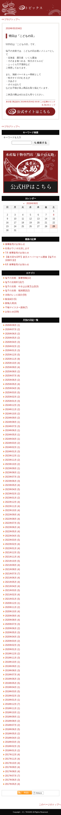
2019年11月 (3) (12, 657)
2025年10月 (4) (12, 363)
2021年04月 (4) (12, 586)
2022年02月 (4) (12, 544)
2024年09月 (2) (12, 417)
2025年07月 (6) (12, 375)
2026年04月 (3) (12, 342)
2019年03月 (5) (12, 691)
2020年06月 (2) (12, 628)
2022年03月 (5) (12, 540)
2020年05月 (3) (12, 632)
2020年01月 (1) (12, 649)
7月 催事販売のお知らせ (17, 252)
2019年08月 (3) (12, 670)
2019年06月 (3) (12, 679)
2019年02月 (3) (12, 695)
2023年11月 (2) (12, 460)
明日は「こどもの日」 (22, 35)
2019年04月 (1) (12, 687)
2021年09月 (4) (12, 565)
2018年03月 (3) (12, 742)
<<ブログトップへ (11, 19)
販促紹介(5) (10, 299)
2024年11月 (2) (12, 409)
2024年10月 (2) (12, 413)
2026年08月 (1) (12, 325)
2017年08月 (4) (12, 771)
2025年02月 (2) (12, 396)
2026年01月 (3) (12, 350)
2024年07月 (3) (12, 426)
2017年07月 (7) (12, 775)
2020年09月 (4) (12, 615)
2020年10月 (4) (12, 611)
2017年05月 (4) (12, 784)
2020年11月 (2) (12, 607)
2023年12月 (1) (12, 455)
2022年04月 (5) (12, 535)
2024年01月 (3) (12, 451)
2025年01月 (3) (12, 401)
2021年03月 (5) (12, 590)
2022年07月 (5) (12, 523)
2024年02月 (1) (12, 447)
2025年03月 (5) (12, 392)
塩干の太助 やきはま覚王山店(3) (21, 286)
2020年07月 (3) (12, 624)
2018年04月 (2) (12, 738)
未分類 (9, 102)
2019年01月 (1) (12, 700)
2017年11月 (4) (12, 759)
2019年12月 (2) (12, 653)
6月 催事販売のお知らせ (17, 264)
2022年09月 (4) (12, 514)
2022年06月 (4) (12, 527)
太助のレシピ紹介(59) (15, 294)
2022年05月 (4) (12, 531)
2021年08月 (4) (12, 569)
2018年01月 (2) (12, 750)
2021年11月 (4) (12, 556)
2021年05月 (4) (12, 582)
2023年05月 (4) (12, 485)
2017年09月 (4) (12, 767)
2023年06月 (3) (12, 481)
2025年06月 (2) (12, 380)
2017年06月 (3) (12, 780)
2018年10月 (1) (12, 712)
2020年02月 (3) (12, 645)
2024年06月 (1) (12, 430)
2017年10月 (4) (12, 763)
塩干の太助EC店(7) (14, 282)
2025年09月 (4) (12, 367)
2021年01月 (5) (12, 599)
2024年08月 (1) (12, 422)
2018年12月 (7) (12, 704)
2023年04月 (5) (12, 489)
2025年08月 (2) (12, 371)
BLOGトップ (49, 105)
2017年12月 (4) (12, 754)
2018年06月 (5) (12, 729)
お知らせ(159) (12, 311)
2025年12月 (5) (12, 354)
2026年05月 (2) (12, 337)
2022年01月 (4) (12, 548)
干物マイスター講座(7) (16, 307)
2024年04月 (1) (12, 439)
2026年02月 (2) (12, 346)
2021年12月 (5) (12, 552)
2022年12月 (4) (12, 502)
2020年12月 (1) (12, 603)
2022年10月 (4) (12, 510)
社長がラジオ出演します (17, 248)
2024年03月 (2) (12, 443)
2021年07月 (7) (12, 573)
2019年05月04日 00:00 (30, 102)
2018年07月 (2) (12, 725)
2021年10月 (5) (12, 561)
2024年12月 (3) (12, 405)
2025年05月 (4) (12, 384)
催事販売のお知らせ (15, 244)
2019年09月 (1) (12, 666)
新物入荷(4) (10, 303)
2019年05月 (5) (12, 683)
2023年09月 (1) (12, 468)
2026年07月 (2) (12, 329)
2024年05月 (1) (12, 434)
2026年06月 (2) (12, 333)
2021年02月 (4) (12, 594)
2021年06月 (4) (12, 577)
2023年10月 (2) (12, 464)
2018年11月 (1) (12, 708)
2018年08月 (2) (12, 721)
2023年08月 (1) (12, 472)
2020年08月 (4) (12, 620)
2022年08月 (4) (12, 519)
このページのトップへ (50, 804)
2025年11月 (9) (12, 359)
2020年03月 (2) (12, 641)
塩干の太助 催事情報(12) (18, 278)
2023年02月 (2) (12, 493)
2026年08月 (32, 203)
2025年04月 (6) (12, 388)
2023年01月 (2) (12, 497)
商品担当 (16, 102)
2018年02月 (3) (12, 746)
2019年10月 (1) (12, 662)
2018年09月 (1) (12, 716)
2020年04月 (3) (12, 636)
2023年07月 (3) (12, 476)
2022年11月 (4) (12, 506)
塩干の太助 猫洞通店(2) (17, 290)
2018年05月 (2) (12, 733)
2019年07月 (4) (12, 674)
